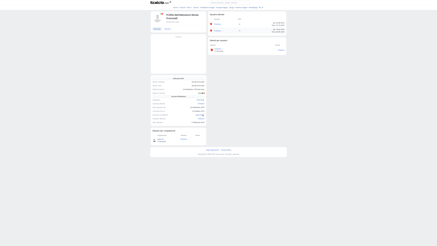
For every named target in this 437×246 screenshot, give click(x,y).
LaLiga (231, 7)
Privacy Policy (226, 150)
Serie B (182, 7)
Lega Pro (199, 115)
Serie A (176, 7)
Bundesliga (253, 7)
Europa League (222, 7)
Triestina (201, 103)
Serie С (189, 7)
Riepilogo (157, 29)
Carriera (167, 29)
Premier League (241, 7)
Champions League (207, 7)
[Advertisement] (178, 54)
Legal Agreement (212, 150)
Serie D (196, 7)
